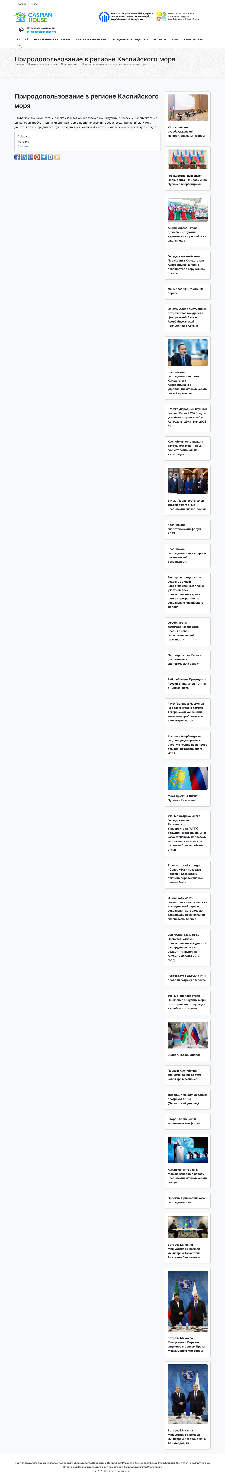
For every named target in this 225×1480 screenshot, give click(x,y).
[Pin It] (37, 157)
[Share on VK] (50, 157)
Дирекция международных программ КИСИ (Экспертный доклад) (187, 1099)
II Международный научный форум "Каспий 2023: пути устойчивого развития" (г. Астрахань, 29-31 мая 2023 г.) (187, 417)
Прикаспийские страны (42, 64)
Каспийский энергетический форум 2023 (184, 529)
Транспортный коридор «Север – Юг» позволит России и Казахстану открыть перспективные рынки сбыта (185, 874)
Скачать (23, 146)
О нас (34, 3)
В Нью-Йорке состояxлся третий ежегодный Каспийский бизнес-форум (187, 505)
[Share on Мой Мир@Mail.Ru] (30, 157)
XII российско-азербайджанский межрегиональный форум (186, 131)
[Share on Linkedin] (24, 157)
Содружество (69, 64)
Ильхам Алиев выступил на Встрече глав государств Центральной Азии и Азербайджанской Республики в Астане (187, 317)
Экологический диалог (184, 1055)
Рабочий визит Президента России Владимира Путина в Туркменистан (187, 684)
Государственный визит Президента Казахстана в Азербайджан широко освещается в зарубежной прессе (186, 264)
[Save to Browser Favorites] (57, 157)
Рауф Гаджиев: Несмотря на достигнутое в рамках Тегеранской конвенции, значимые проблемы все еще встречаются (186, 712)
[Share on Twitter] (44, 157)
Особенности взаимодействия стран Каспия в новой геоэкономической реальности (184, 631)
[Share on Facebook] (17, 157)
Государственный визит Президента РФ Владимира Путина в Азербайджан (187, 180)
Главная (21, 3)
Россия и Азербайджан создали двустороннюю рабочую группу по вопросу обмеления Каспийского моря (187, 744)
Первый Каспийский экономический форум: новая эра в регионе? (184, 1075)
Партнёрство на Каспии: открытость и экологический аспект (185, 659)
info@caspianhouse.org (41, 31)
